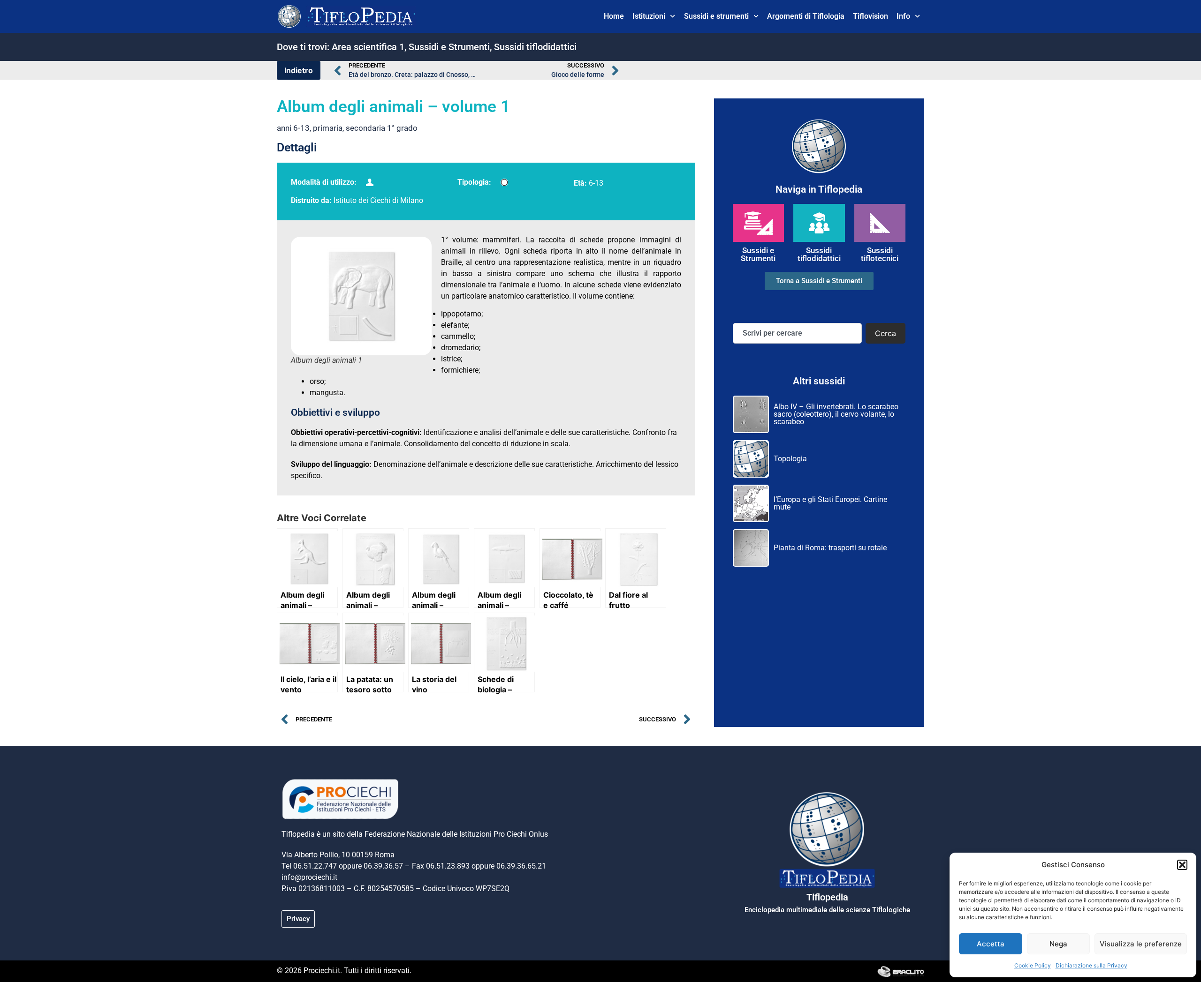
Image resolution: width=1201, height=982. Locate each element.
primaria (327, 128)
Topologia (790, 458)
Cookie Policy (1032, 965)
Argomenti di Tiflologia (805, 16)
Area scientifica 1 (368, 46)
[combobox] (797, 333)
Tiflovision (870, 16)
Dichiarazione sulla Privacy (1091, 965)
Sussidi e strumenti (716, 16)
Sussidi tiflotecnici (879, 254)
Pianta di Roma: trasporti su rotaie (830, 547)
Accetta (990, 943)
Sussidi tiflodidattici (535, 46)
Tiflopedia (827, 897)
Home (614, 16)
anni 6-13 (293, 128)
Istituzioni (648, 16)
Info (903, 16)
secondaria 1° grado (382, 128)
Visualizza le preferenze (1141, 943)
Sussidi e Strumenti (449, 46)
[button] (1182, 865)
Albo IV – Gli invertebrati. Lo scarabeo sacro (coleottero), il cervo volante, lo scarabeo (836, 414)
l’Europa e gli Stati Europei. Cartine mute (830, 503)
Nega (1058, 943)
